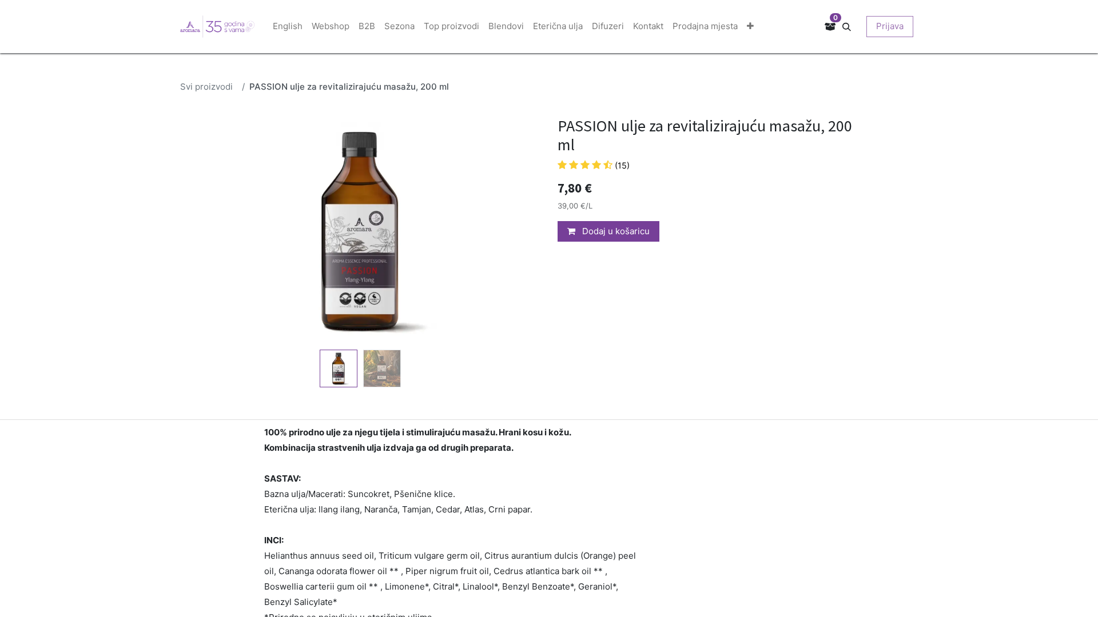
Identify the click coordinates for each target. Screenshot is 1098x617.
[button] (851, 26)
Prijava (890, 26)
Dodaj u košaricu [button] (615, 231)
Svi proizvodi (206, 86)
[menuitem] (287, 26)
